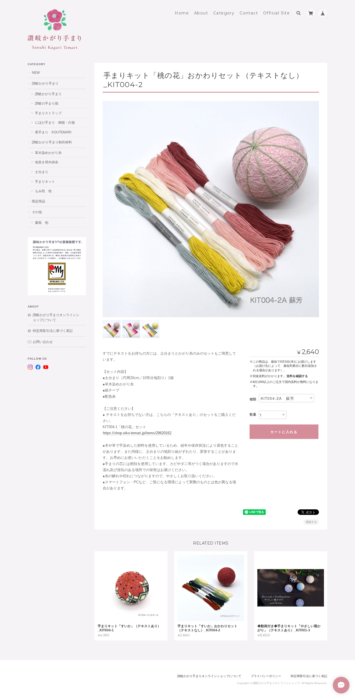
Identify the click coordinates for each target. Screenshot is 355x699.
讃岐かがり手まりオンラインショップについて (56, 317)
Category (223, 13)
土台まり (41, 172)
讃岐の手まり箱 (46, 103)
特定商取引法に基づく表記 (53, 330)
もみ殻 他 (43, 191)
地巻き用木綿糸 (46, 162)
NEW (36, 72)
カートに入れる (284, 431)
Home (182, 13)
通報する (311, 521)
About (201, 13)
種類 (253, 399)
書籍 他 (41, 222)
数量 (253, 414)
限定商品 (38, 201)
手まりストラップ (48, 113)
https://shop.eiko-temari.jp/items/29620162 (137, 433)
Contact (249, 13)
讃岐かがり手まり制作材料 (52, 142)
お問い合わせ (43, 342)
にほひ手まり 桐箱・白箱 (55, 122)
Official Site (276, 13)
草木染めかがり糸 (48, 152)
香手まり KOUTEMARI (53, 132)
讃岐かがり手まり (45, 83)
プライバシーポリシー (266, 676)
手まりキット (45, 181)
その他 (37, 212)
